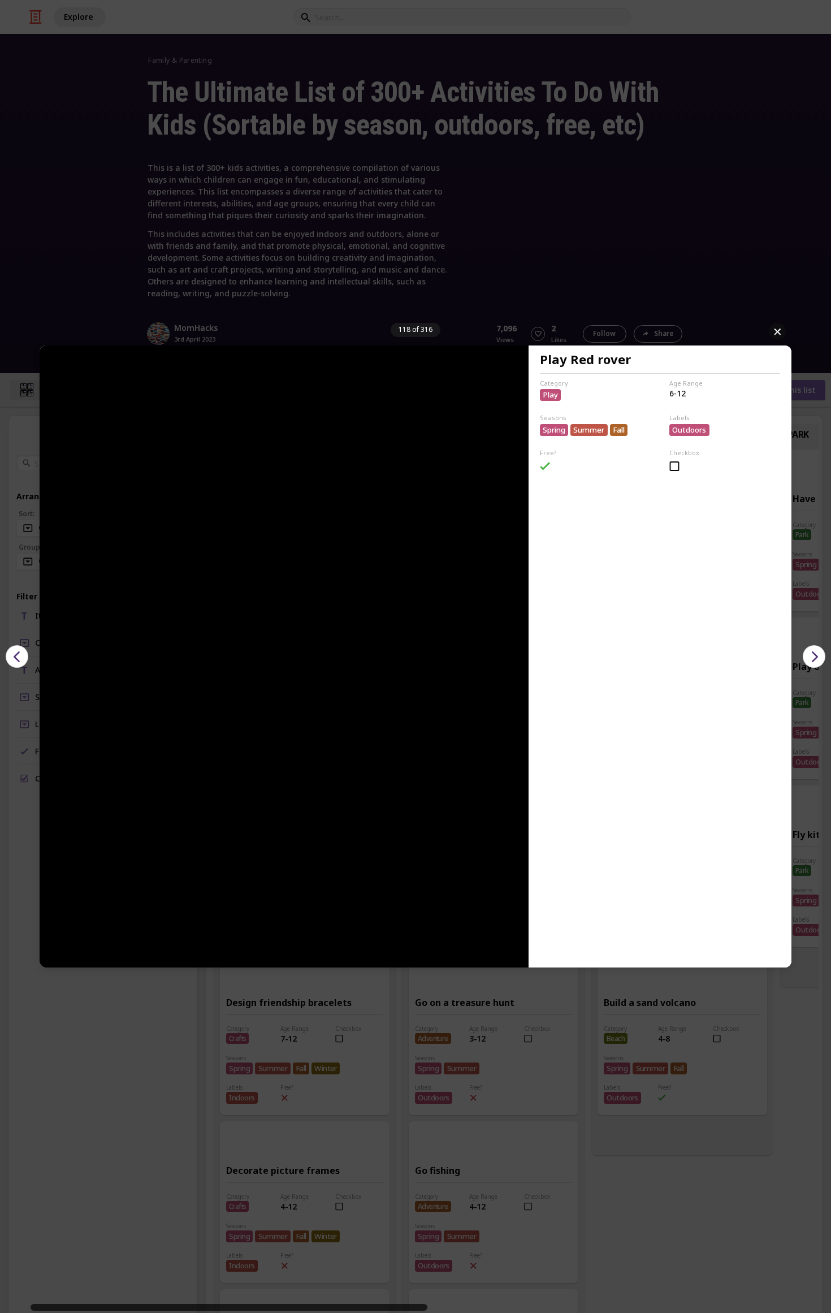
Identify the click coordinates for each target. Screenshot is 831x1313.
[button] (17, 656)
